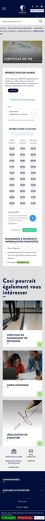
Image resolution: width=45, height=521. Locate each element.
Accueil (3, 28)
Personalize (39, 517)
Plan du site (22, 501)
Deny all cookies (26, 517)
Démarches (38, 28)
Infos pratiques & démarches (20, 28)
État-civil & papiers (7, 31)
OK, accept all (9, 517)
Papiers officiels (24, 31)
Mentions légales (22, 507)
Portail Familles (37, 11)
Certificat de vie (23, 262)
